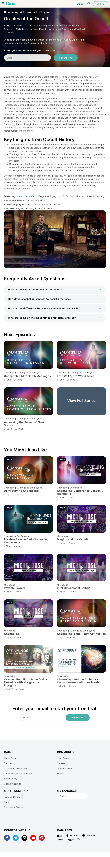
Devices (8, 763)
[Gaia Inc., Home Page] (11, 3)
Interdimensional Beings (73, 588)
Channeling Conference (69, 487)
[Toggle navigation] (3, 3)
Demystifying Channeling (21, 490)
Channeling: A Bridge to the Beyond (27, 12)
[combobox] (72, 796)
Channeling (12, 633)
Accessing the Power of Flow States (24, 424)
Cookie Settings (12, 783)
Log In (100, 3)
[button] (55, 290)
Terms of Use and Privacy (18, 773)
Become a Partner (13, 807)
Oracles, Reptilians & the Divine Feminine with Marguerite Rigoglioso (25, 682)
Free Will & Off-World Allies (76, 376)
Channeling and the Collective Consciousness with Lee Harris (78, 681)
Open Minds (10, 676)
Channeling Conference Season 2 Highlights (80, 492)
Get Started (65, 57)
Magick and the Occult (72, 539)
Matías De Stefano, (27, 196)
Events (60, 773)
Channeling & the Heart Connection (81, 633)
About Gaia (10, 758)
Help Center (63, 758)
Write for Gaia (64, 768)
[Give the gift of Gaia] (88, 3)
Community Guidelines (15, 768)
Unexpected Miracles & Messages (27, 376)
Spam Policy (10, 778)
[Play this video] (28, 470)
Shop (7, 802)
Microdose (62, 536)
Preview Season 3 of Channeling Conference (26, 541)
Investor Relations (13, 797)
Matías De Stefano (58, 25)
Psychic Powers (14, 588)
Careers (61, 763)
